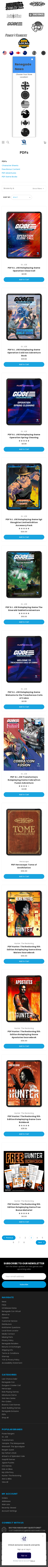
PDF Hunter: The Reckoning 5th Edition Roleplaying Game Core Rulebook (24, 1119)
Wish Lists (6, 1504)
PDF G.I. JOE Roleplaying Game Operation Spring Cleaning (24, 436)
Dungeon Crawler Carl (11, 1385)
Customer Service (9, 1321)
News (4, 1301)
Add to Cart (24, 279)
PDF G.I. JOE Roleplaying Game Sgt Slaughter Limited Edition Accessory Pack (24, 522)
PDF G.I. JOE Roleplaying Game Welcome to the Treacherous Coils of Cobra (24, 695)
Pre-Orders (6, 1401)
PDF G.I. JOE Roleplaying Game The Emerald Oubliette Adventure (24, 609)
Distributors (7, 1324)
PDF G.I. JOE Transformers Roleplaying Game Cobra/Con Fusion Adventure (24, 780)
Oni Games (7, 1466)
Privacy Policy (7, 1340)
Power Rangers (8, 1433)
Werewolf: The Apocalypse (13, 1446)
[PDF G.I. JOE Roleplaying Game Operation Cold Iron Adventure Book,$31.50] (24, 317)
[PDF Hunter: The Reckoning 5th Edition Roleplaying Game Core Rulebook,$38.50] (24, 1084)
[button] (24, 188)
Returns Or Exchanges (11, 1347)
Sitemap (5, 1356)
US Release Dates (9, 1308)
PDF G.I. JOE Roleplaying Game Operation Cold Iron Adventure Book (24, 352)
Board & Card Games (11, 1404)
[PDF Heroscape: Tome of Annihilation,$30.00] (24, 832)
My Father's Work (9, 1453)
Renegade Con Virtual (11, 1311)
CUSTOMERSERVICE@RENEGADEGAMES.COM (27, 1530)
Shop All (5, 1417)
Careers (5, 1318)
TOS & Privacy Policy (10, 1359)
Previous (9, 1237)
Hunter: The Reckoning (11, 1475)
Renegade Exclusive (10, 1411)
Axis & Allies (7, 1479)
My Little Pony (8, 1472)
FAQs (4, 1305)
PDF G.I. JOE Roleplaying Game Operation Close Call (24, 269)
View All (5, 1482)
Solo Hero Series (8, 1398)
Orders (5, 1498)
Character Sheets (10, 165)
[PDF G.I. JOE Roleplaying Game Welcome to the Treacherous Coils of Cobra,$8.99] (24, 659)
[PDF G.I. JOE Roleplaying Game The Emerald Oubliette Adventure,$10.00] (24, 574)
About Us (5, 1314)
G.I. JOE (5, 1437)
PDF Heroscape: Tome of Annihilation (24, 866)
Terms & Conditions (10, 1353)
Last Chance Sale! (9, 1379)
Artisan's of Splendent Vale (13, 1456)
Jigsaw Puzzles (8, 1462)
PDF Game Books (9, 176)
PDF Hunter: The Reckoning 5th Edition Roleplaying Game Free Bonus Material (24, 1207)
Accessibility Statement (12, 1363)
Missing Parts (7, 1337)
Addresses (6, 1501)
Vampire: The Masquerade (13, 1443)
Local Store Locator (10, 1330)
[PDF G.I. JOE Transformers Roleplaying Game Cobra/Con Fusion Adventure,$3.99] (24, 744)
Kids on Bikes (7, 1469)
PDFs (4, 1414)
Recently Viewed (9, 1507)
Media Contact (8, 1334)
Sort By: (7, 197)
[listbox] (21, 197)
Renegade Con (8, 1382)
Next (40, 1242)
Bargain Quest (8, 1450)
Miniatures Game (9, 1395)
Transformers (8, 1440)
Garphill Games (8, 1459)
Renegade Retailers (10, 1343)
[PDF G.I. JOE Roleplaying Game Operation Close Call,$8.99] (24, 235)
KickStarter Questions (11, 1327)
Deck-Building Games (11, 1408)
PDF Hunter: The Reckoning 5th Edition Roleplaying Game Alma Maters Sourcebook (24, 949)
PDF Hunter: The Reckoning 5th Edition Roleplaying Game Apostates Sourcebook (24, 1034)
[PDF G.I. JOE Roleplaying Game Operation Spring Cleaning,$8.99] (24, 402)
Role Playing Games (10, 1392)
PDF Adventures (9, 173)
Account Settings (9, 1511)
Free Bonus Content (11, 169)
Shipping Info (7, 1350)
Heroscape (6, 1388)
